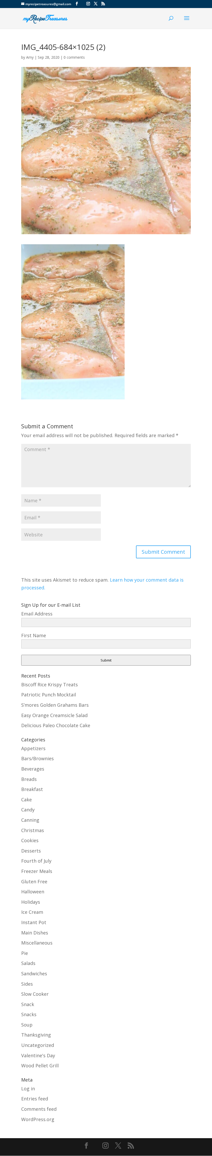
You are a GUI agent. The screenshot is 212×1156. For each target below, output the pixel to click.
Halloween (32, 891)
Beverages (32, 769)
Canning (30, 820)
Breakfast (32, 789)
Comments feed (39, 1109)
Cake (26, 799)
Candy (28, 810)
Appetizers (33, 748)
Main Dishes (34, 933)
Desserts (31, 851)
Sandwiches (34, 973)
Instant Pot (33, 922)
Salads (28, 963)
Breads (29, 779)
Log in (28, 1088)
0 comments (74, 57)
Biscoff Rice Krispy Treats (49, 684)
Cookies (30, 840)
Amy (30, 57)
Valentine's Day (38, 1055)
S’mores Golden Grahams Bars (55, 705)
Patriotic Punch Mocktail (48, 694)
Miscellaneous (36, 943)
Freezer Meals (36, 871)
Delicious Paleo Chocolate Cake (55, 725)
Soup (27, 1025)
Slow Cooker (35, 994)
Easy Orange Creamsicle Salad (54, 715)
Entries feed (34, 1099)
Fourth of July (36, 861)
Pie (24, 953)
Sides (27, 984)
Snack (27, 1004)
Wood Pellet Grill (40, 1065)
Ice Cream (32, 912)
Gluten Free (34, 881)
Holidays (30, 902)
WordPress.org (37, 1119)
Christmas (32, 830)
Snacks (28, 1014)
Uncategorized (37, 1045)
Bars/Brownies (37, 758)
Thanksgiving (36, 1035)
